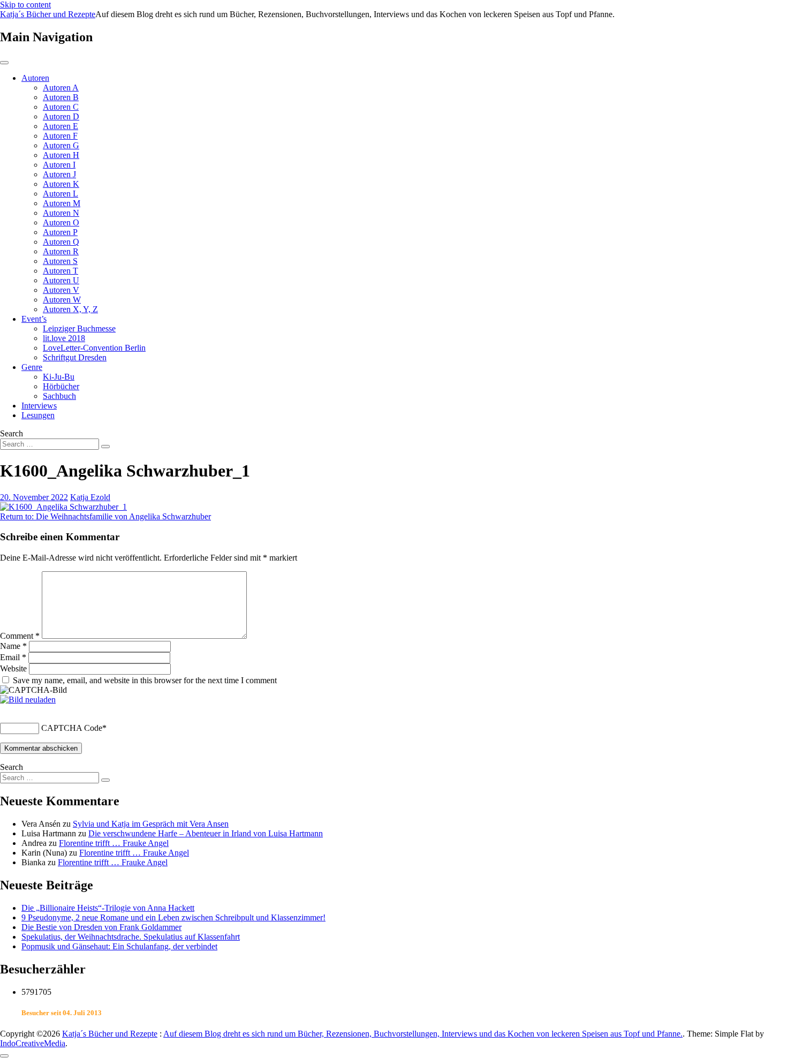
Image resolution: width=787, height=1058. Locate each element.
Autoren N (61, 212)
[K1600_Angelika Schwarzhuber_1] (63, 506)
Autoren (35, 77)
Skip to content (25, 4)
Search (11, 433)
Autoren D (61, 116)
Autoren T (60, 270)
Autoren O (61, 222)
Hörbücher (61, 386)
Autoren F (60, 135)
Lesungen (38, 415)
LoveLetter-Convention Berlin (94, 347)
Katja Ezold (90, 497)
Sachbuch (59, 395)
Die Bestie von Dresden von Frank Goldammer (101, 927)
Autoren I (59, 164)
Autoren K (61, 183)
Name (13, 646)
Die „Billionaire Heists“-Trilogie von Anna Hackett (107, 907)
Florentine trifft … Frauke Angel (114, 843)
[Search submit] (105, 446)
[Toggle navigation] (4, 62)
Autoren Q (61, 241)
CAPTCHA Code (71, 727)
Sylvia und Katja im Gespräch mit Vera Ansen (151, 823)
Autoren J (59, 174)
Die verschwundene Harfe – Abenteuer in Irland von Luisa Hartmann (205, 833)
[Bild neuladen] (28, 699)
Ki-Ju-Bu (58, 376)
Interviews (39, 405)
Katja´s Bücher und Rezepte (47, 14)
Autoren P (60, 232)
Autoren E (60, 126)
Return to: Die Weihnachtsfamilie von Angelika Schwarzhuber (105, 516)
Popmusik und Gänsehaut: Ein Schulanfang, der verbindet (119, 946)
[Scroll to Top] (4, 1055)
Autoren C (61, 106)
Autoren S (60, 261)
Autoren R (61, 251)
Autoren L (60, 193)
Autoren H (61, 155)
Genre (31, 367)
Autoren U (61, 280)
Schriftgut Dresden (75, 357)
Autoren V (61, 289)
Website (13, 668)
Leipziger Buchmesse (79, 328)
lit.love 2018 (64, 338)
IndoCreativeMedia (32, 1043)
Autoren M (61, 203)
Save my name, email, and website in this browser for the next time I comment (145, 680)
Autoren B (61, 97)
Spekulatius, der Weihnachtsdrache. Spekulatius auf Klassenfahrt (130, 936)
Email (13, 657)
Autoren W (62, 299)
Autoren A (61, 87)
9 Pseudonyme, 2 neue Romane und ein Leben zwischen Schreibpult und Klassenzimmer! (173, 917)
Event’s (34, 318)
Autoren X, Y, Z (70, 309)
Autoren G (61, 145)
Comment (20, 635)
